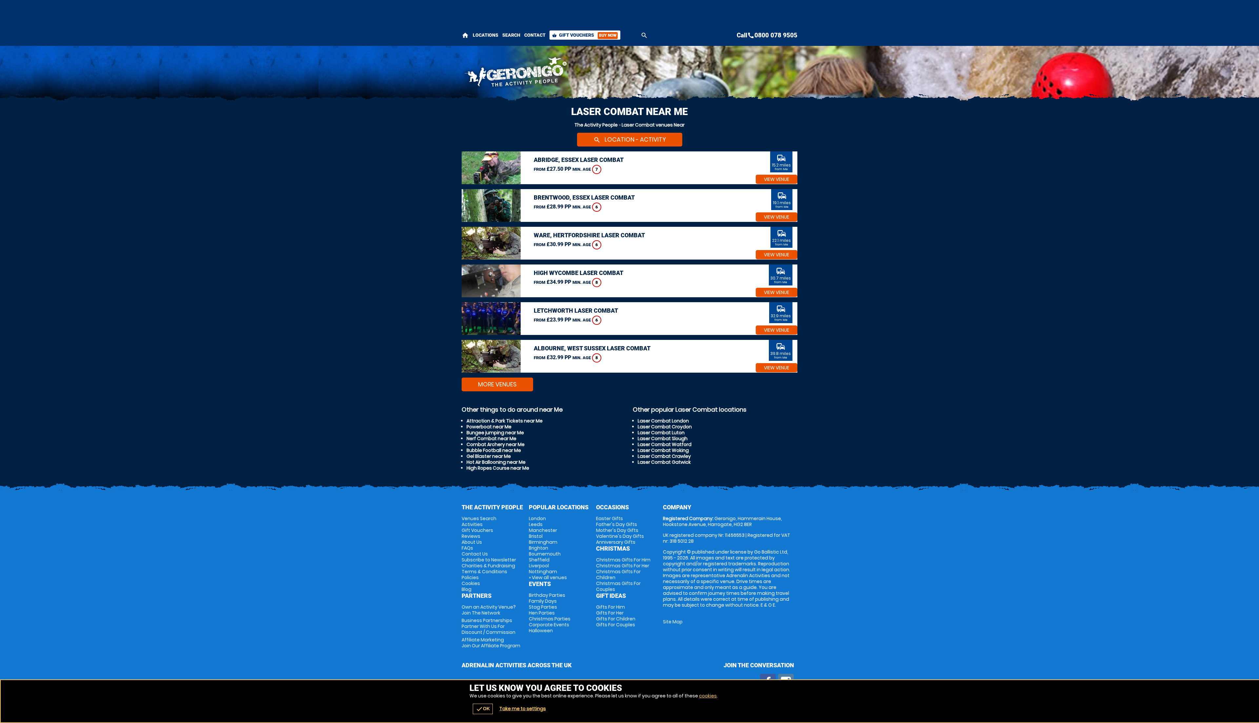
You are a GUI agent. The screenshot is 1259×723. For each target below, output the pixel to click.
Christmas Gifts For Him (623, 560)
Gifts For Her (610, 613)
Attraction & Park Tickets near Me (505, 421)
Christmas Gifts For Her (622, 565)
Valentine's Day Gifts (620, 536)
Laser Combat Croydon (665, 426)
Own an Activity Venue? (489, 610)
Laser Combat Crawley (664, 456)
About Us (472, 542)
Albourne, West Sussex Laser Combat (592, 348)
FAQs (467, 548)
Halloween (541, 630)
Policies (470, 577)
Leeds (536, 524)
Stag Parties (543, 607)
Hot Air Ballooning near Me (496, 462)
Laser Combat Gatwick (664, 462)
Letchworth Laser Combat (576, 310)
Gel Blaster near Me (489, 456)
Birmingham (543, 542)
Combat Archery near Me (496, 444)
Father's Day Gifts (616, 524)
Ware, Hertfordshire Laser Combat (589, 235)
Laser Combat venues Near (653, 125)
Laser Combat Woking (663, 450)
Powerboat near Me (489, 426)
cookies (708, 696)
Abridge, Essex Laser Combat (579, 159)
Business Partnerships (488, 626)
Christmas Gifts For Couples (618, 586)
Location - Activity (629, 139)
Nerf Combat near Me (491, 438)
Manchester (543, 530)
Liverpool (539, 565)
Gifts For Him (610, 607)
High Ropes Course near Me (498, 468)
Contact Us (475, 554)
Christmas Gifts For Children (618, 574)
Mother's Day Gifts (617, 530)
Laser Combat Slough (663, 438)
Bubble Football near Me (494, 450)
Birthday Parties (547, 595)
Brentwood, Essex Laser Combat (584, 197)
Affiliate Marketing (491, 642)
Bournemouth (545, 554)
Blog (466, 589)
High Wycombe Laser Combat (578, 272)
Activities (472, 524)
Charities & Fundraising (488, 565)
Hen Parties (542, 613)
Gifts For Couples (615, 624)
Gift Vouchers (584, 35)
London (537, 518)
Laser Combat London (663, 421)
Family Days (543, 601)
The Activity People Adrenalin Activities (571, 73)
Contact (535, 35)
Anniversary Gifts (615, 542)
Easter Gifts (609, 518)
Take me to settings (522, 708)
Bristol (536, 536)
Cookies (471, 583)
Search (511, 35)
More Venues (497, 384)
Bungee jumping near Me (495, 432)
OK (483, 709)
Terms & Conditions (484, 571)
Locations (485, 35)
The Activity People (596, 125)
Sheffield (539, 560)
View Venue (776, 179)
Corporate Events (549, 624)
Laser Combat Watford (664, 444)
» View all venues (548, 577)
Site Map (673, 621)
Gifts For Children (615, 619)
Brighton (538, 548)
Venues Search (479, 518)
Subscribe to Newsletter (489, 560)
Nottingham (543, 571)
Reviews (471, 536)
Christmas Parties (549, 619)
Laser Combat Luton (661, 432)
